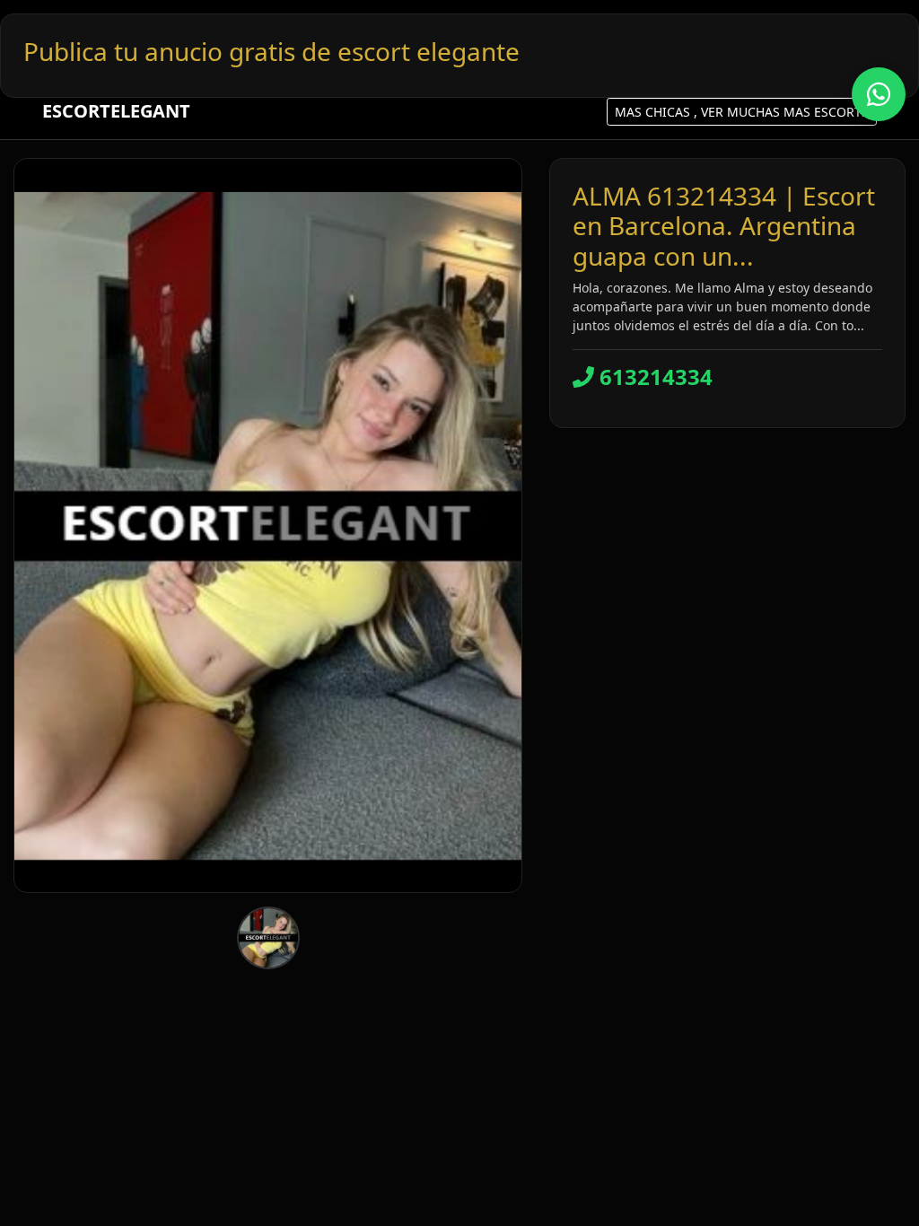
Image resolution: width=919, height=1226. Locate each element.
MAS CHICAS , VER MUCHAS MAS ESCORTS (742, 111)
